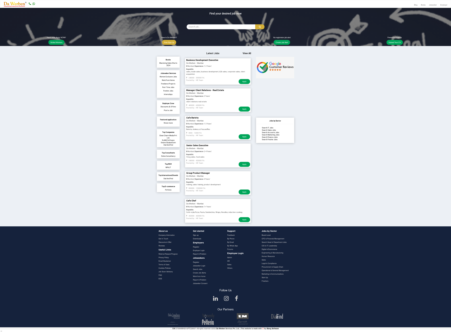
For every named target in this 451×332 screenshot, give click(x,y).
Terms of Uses (164, 264)
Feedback (231, 235)
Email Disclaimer (165, 261)
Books (423, 5)
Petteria (168, 190)
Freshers (265, 281)
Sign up (196, 235)
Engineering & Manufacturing (272, 253)
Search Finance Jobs (270, 137)
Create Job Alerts (199, 273)
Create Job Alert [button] (282, 42)
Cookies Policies (165, 268)
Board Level (266, 235)
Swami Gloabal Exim (168, 143)
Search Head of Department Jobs (274, 242)
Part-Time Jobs (168, 87)
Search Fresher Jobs (270, 139)
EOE (160, 278)
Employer (443, 5)
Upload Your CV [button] (395, 42)
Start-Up (265, 277)
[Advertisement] (275, 103)
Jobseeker (433, 5)
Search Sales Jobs (269, 130)
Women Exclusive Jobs (168, 77)
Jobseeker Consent (200, 283)
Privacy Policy (164, 257)
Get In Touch (163, 238)
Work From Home (168, 80)
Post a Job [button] (168, 110)
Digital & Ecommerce (269, 249)
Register (196, 247)
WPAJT (168, 167)
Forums (230, 249)
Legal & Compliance (269, 263)
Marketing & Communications (273, 274)
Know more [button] (168, 123)
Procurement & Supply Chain (272, 267)
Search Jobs (197, 269)
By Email (230, 242)
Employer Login (199, 250)
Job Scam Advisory (166, 271)
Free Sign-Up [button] (169, 42)
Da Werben (220, 328)
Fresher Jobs (168, 91)
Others (229, 268)
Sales (229, 264)
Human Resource (268, 256)
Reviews (162, 245)
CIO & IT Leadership (269, 245)
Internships (168, 94)
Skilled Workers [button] (56, 42)
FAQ (160, 275)
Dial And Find (168, 145)
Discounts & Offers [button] (168, 107)
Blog (415, 5)
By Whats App (232, 245)
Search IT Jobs (267, 128)
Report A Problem (199, 254)
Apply (244, 81)
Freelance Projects (168, 84)
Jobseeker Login (199, 265)
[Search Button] (259, 26)
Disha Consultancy (168, 156)
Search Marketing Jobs (270, 135)
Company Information (167, 235)
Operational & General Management (275, 270)
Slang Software (273, 328)
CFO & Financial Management (273, 238)
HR (228, 261)
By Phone (230, 238)
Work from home (199, 276)
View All (247, 53)
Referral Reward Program (168, 254)
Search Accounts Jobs (270, 132)
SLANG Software (168, 140)
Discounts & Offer (165, 242)
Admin (229, 257)
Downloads (197, 238)
